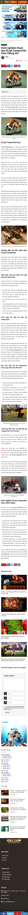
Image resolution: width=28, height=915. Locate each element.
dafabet (7, 760)
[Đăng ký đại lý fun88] (14, 9)
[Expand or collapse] (25, 92)
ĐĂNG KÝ (14, 2)
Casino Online (5, 855)
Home (2, 40)
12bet (6, 762)
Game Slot (4, 857)
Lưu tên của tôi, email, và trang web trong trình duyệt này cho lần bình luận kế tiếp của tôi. (14, 708)
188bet (8, 774)
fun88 (6, 770)
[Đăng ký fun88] (14, 733)
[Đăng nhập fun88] (14, 34)
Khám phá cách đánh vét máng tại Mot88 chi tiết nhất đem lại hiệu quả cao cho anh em (13, 659)
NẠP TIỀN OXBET (6, 876)
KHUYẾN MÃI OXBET (6, 874)
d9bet (8, 765)
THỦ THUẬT (7, 40)
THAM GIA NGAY (22, 2)
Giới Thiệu (19, 911)
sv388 (6, 781)
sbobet (7, 779)
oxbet (6, 56)
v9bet (6, 778)
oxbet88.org (4, 450)
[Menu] (2, 2)
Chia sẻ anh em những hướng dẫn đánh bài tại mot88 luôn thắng (17, 828)
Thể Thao (4, 860)
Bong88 (9, 756)
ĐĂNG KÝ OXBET (6, 872)
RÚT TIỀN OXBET (6, 879)
